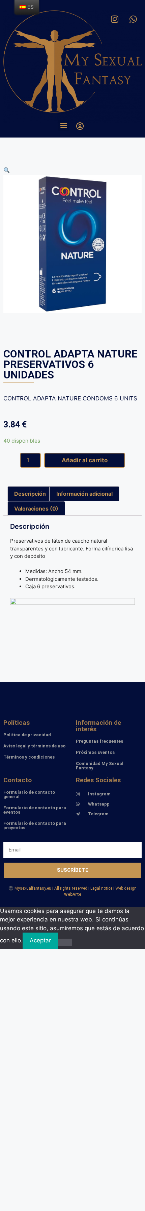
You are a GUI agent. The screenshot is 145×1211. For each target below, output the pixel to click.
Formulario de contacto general (29, 794)
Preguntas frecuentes (99, 741)
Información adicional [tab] (84, 493)
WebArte (72, 894)
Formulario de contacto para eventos (34, 810)
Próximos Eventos (95, 752)
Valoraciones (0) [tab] (36, 508)
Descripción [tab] (30, 493)
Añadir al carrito (85, 460)
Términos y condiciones (29, 757)
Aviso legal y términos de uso (34, 745)
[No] (65, 942)
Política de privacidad (27, 734)
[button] (63, 125)
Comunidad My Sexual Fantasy (99, 765)
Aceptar (40, 940)
